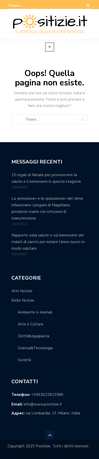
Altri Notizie (21, 290)
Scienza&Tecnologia (35, 348)
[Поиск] (88, 5)
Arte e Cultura (30, 324)
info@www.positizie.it (43, 404)
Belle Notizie (22, 300)
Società (24, 359)
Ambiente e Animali (35, 312)
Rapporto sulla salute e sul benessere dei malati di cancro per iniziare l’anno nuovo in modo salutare (48, 242)
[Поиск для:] (24, 5)
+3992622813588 (47, 394)
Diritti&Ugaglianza (33, 336)
